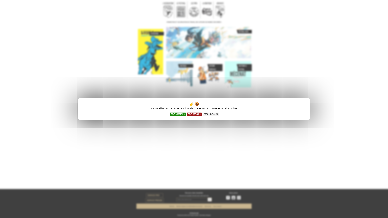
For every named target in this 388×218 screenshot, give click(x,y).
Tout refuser (194, 114)
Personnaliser (211, 114)
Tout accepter (178, 114)
